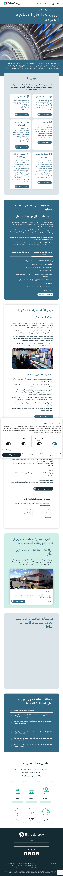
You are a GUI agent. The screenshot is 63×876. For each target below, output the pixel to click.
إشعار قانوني (49, 865)
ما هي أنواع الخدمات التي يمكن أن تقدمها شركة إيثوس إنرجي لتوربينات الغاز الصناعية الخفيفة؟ (33, 732)
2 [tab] (49, 601)
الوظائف (31, 798)
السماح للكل (11, 454)
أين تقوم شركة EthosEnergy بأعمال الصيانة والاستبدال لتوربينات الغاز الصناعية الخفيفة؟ (32, 722)
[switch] (40, 443)
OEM (48, 509)
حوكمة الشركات (11, 863)
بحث (48, 519)
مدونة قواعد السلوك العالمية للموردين (36, 867)
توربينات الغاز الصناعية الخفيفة (45, 10)
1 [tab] (50, 601)
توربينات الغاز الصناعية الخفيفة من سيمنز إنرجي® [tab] (42, 253)
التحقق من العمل (31, 819)
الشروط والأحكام (41, 863)
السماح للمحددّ (31, 454)
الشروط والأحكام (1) (20, 867)
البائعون (45, 820)
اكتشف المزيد (19, 601)
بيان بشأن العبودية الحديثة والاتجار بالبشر (34, 865)
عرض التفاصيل (8, 449)
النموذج (29, 509)
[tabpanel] (31, 587)
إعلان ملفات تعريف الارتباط (15, 865)
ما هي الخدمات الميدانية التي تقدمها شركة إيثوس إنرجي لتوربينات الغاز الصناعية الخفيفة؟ (33, 745)
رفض (51, 454)
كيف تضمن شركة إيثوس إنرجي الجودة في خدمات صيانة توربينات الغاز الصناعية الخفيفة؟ (33, 739)
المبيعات (45, 798)
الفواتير (17, 798)
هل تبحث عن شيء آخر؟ (44, 489)
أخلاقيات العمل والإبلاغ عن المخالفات (26, 863)
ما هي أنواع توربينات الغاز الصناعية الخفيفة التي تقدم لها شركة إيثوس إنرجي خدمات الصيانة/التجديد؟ (33, 715)
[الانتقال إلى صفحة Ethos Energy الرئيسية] (31, 834)
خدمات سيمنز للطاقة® (45, 294)
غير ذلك (17, 820)
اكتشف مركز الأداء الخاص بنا (44, 417)
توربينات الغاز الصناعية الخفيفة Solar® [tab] (20, 253)
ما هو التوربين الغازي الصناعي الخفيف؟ (24, 710)
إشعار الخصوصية (52, 863)
